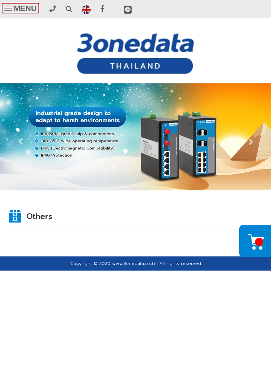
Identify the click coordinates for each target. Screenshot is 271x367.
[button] (20, 138)
